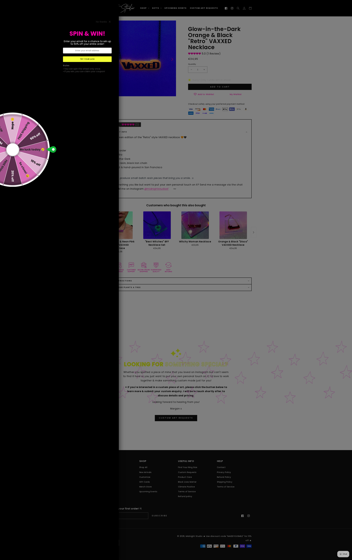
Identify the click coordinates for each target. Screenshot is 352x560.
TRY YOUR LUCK (87, 59)
